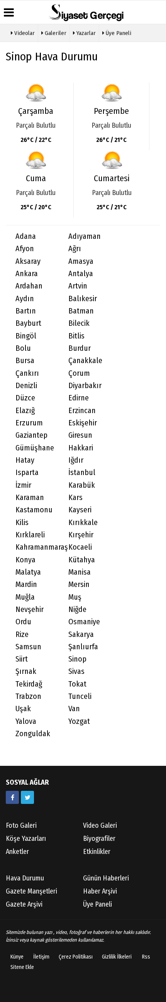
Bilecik (79, 323)
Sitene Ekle (22, 967)
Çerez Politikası (76, 957)
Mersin (79, 584)
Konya (25, 560)
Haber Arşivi (100, 891)
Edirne (78, 398)
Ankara (26, 273)
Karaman (29, 497)
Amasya (80, 261)
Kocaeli (80, 547)
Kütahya (81, 560)
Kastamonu (34, 510)
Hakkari (80, 448)
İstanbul (81, 472)
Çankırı (27, 373)
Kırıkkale (83, 522)
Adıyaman (84, 236)
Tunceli (79, 696)
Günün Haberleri (106, 878)
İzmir (23, 485)
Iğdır (75, 460)
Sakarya (81, 634)
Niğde (77, 609)
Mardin (26, 584)
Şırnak (25, 671)
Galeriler (54, 33)
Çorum (79, 373)
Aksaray (28, 261)
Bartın (25, 311)
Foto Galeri (21, 825)
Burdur (79, 348)
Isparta (27, 472)
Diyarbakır (85, 385)
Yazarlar (85, 33)
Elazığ (25, 410)
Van (74, 708)
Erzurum (29, 423)
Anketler (17, 851)
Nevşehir (29, 609)
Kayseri (79, 510)
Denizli (26, 385)
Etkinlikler (96, 851)
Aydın (24, 298)
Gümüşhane (34, 448)
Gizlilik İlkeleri (117, 957)
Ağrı (74, 248)
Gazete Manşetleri (31, 891)
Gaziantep (31, 435)
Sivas (76, 671)
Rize (22, 634)
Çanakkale (85, 360)
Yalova (25, 721)
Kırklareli (30, 535)
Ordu (23, 622)
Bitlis (76, 336)
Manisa (79, 572)
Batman (81, 311)
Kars (75, 497)
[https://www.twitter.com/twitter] (27, 797)
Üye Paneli (117, 33)
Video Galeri (100, 825)
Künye (17, 957)
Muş (74, 597)
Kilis (22, 522)
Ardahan (28, 286)
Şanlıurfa (83, 647)
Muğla (25, 597)
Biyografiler (99, 838)
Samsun (28, 647)
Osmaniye (84, 622)
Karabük (81, 485)
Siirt (21, 659)
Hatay (24, 460)
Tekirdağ (28, 684)
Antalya (80, 273)
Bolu (23, 348)
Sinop (77, 659)
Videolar (24, 33)
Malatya (28, 572)
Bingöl (25, 336)
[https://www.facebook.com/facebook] (12, 797)
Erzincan (82, 410)
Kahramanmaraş (37, 547)
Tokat (77, 684)
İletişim (41, 957)
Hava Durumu (25, 878)
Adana (25, 236)
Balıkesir (82, 298)
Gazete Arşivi (24, 904)
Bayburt (28, 323)
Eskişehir (82, 423)
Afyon (24, 248)
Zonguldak (32, 733)
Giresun (80, 435)
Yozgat (79, 721)
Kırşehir (80, 535)
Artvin (77, 286)
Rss (146, 957)
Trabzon (28, 696)
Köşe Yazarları (26, 838)
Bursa (24, 360)
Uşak (23, 708)
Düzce (25, 398)
